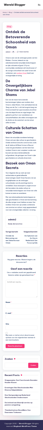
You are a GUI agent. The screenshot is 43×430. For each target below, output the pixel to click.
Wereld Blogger (14, 4)
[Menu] (39, 4)
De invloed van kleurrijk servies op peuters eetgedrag (18, 404)
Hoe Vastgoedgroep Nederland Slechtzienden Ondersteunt (17, 396)
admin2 (12, 219)
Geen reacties (24, 52)
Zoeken (9, 359)
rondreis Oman (22, 73)
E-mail (9, 313)
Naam (8, 302)
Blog (9, 26)
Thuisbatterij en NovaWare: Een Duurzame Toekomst (18, 411)
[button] (15, 224)
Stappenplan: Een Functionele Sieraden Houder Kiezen (21, 381)
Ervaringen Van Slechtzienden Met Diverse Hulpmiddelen (19, 389)
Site (7, 324)
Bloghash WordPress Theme (25, 426)
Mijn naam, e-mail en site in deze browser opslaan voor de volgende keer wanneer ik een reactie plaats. (20, 337)
